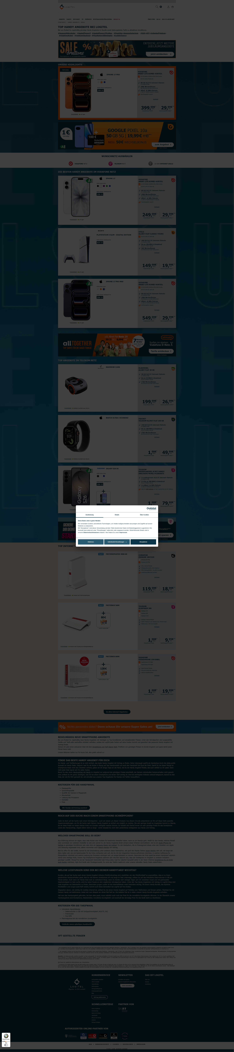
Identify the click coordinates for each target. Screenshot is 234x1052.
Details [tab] (117, 515)
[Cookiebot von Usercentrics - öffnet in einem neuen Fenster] (148, 508)
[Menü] (9, 1034)
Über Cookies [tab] (144, 515)
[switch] (6, 1045)
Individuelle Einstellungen (116, 542)
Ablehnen (91, 542)
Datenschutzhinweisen (91, 532)
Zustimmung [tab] (90, 515)
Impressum (123, 532)
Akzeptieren (143, 542)
